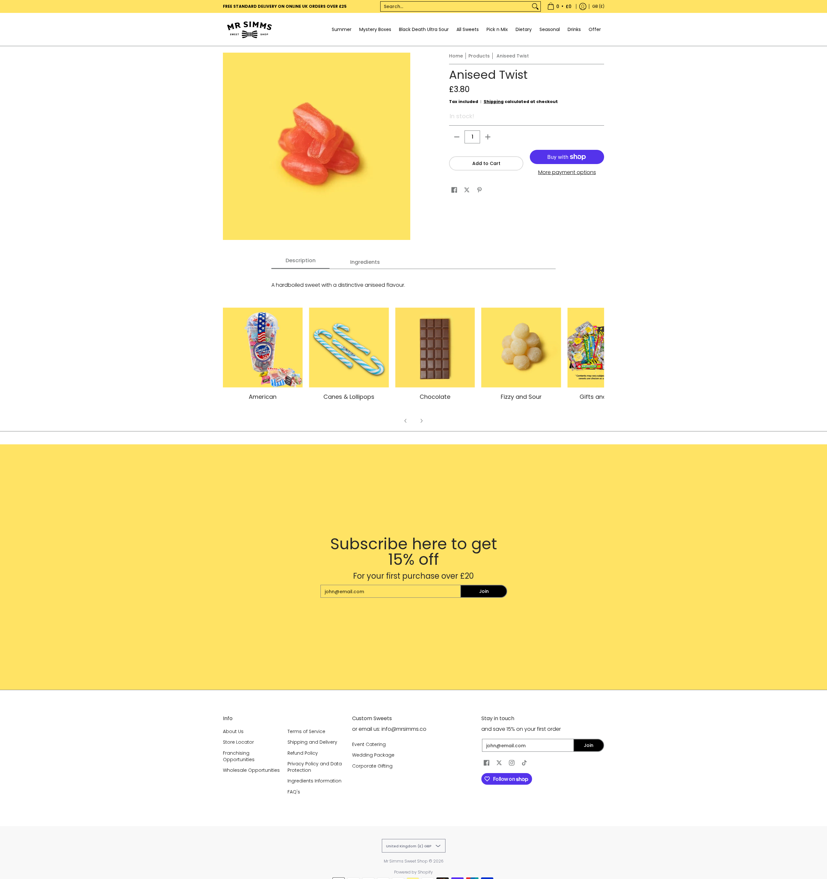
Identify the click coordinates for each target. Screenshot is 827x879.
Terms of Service (306, 731)
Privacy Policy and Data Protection (315, 766)
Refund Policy (303, 753)
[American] (263, 348)
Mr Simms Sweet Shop (406, 861)
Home (456, 56)
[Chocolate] (435, 348)
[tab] (300, 262)
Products (479, 56)
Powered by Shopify (413, 872)
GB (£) (598, 6)
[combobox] (455, 6)
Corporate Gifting (372, 766)
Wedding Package (373, 755)
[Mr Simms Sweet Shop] (263, 29)
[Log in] (582, 6)
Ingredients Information (314, 781)
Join (484, 591)
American (263, 397)
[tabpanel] (413, 282)
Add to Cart (486, 163)
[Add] (488, 137)
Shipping (494, 101)
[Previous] (406, 421)
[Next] (421, 421)
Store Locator (238, 742)
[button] (454, 190)
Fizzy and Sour (521, 397)
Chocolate (435, 397)
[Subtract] (457, 137)
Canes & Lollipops (348, 397)
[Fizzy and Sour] (521, 348)
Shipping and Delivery (312, 742)
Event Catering (369, 744)
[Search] (535, 6)
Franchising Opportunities (239, 756)
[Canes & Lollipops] (349, 348)
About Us (233, 731)
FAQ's (294, 792)
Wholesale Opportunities (251, 770)
